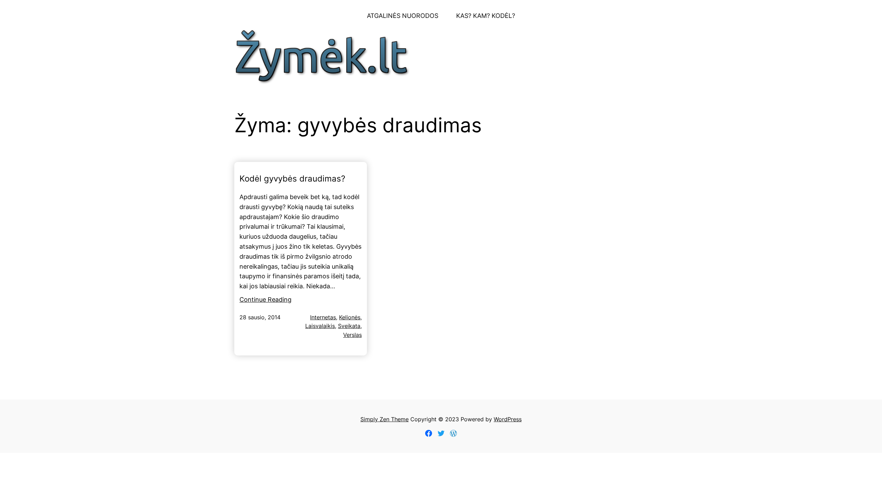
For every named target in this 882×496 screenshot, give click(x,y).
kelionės (349, 317)
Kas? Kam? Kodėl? (485, 15)
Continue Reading (265, 299)
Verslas (352, 334)
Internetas (323, 317)
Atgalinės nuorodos (402, 15)
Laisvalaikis (320, 325)
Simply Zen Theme (384, 419)
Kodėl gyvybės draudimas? (292, 179)
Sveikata (349, 325)
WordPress (508, 419)
